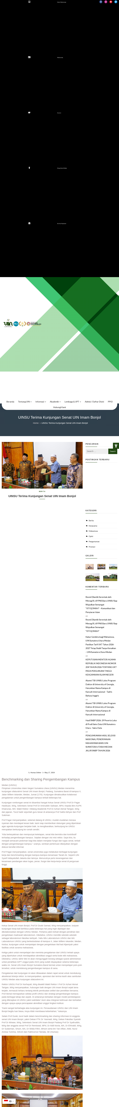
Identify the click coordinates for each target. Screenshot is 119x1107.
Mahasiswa (60, 57)
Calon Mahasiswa (61, 2)
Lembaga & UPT (71, 401)
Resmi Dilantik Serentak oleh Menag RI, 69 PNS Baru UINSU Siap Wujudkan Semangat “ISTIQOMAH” (101, 625)
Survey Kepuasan (61, 223)
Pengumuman (94, 541)
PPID (110, 401)
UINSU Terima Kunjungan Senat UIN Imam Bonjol (42, 496)
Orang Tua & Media (62, 168)
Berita (42, 491)
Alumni (59, 113)
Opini (91, 536)
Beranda (10, 401)
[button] (116, 446)
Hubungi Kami (59, 407)
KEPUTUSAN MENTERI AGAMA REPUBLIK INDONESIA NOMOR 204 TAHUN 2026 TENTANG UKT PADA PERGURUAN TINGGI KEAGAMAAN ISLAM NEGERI (101, 667)
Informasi (39, 401)
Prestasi (92, 547)
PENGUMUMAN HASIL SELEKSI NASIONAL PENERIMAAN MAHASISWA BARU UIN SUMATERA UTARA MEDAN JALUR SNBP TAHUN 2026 (101, 743)
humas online (36, 772)
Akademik (54, 401)
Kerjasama (93, 526)
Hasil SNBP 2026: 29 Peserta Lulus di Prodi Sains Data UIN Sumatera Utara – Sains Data (101, 724)
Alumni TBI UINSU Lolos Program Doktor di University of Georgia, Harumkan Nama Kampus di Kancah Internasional (101, 709)
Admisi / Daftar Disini (94, 401)
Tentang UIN (24, 401)
